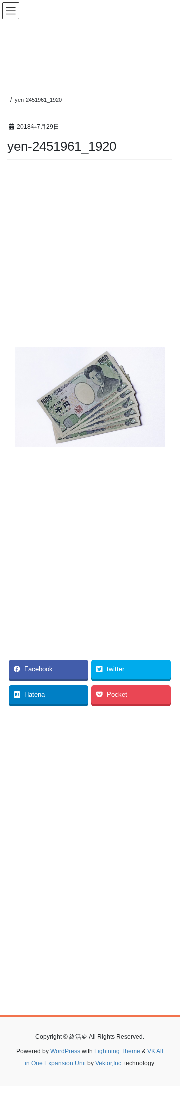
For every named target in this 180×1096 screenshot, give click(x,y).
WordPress (65, 1051)
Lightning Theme (117, 1051)
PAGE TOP (165, 1054)
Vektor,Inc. (109, 1063)
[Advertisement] (90, 256)
